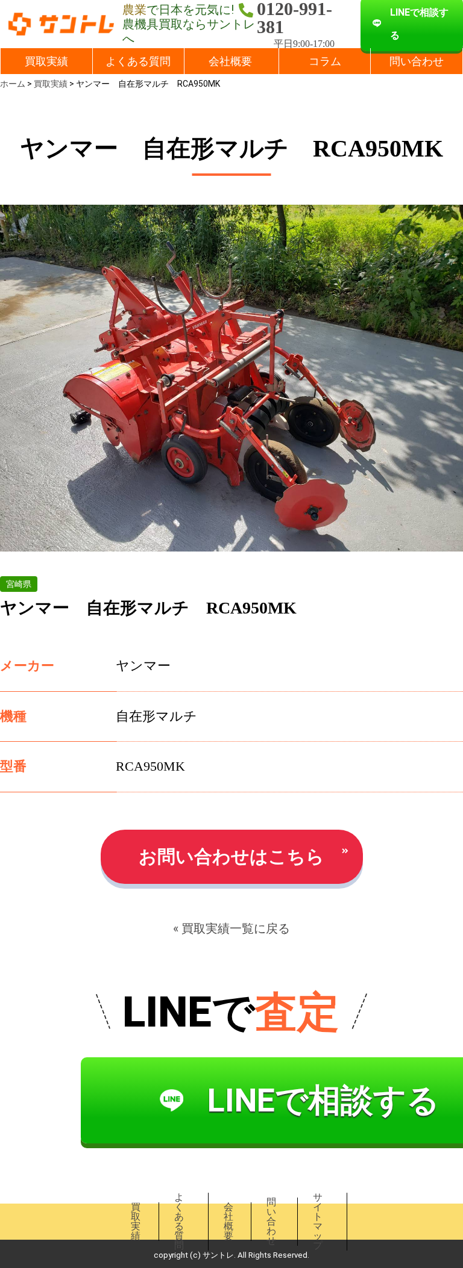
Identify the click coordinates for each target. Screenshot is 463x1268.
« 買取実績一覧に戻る (231, 928)
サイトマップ (318, 1221)
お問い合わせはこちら (231, 856)
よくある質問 (138, 61)
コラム (325, 61)
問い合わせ (416, 61)
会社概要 (230, 61)
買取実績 (46, 61)
